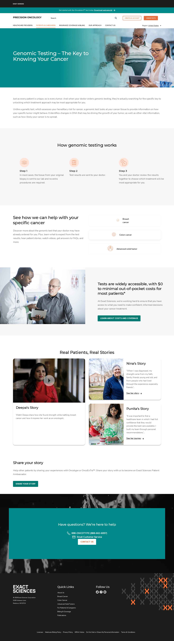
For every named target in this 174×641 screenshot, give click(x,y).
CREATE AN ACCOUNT (132, 18)
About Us (60, 593)
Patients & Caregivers (45, 25)
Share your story (26, 484)
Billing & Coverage (64, 611)
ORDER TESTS (151, 18)
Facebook (101, 592)
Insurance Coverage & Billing (72, 25)
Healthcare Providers (22, 25)
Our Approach (95, 25)
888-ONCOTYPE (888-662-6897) (89, 533)
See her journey (133, 438)
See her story (132, 393)
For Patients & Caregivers (66, 608)
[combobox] (84, 18)
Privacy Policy (68, 632)
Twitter (97, 592)
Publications (61, 615)
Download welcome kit (103, 10)
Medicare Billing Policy (53, 632)
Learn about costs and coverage (119, 318)
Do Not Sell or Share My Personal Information (102, 632)
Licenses (40, 632)
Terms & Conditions (128, 632)
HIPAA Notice (79, 632)
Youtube (104, 592)
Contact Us (110, 25)
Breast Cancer (62, 596)
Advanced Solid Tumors (66, 604)
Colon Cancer (62, 600)
